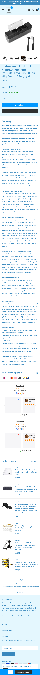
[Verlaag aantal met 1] (11, 98)
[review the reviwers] (14, 400)
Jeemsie (17, 540)
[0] (36, 10)
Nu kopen (20, 111)
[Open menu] (3, 10)
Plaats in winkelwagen (23, 672)
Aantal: (4, 98)
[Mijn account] (33, 10)
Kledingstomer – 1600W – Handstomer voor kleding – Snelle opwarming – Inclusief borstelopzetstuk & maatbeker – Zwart (26, 546)
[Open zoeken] (29, 10)
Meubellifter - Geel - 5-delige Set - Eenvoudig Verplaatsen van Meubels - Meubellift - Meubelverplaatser (26, 564)
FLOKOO (4, 80)
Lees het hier (26, 616)
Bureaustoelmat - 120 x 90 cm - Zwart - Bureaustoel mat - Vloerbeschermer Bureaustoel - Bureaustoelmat (26, 489)
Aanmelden (8, 654)
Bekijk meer (34, 461)
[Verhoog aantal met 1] (21, 98)
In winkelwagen (20, 105)
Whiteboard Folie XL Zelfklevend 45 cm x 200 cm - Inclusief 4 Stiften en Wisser (26, 472)
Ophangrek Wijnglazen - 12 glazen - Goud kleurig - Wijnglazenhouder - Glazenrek (25, 528)
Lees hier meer (27, 666)
